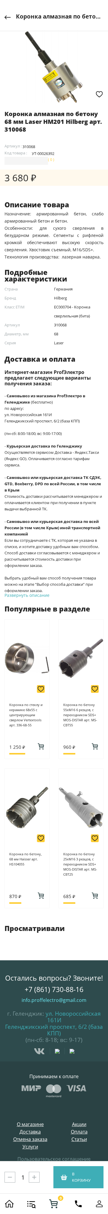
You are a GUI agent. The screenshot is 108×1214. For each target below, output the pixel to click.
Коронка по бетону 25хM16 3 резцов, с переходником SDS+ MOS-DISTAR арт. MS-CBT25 (80, 864)
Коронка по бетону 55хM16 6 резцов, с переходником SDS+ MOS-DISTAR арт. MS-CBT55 (80, 714)
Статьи (79, 1139)
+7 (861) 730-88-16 (54, 989)
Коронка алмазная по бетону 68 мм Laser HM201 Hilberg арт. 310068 (60, 16)
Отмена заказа (30, 1139)
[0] (53, 1203)
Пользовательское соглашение (54, 1159)
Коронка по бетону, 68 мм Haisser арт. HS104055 (25, 859)
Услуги (30, 1147)
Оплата (79, 1132)
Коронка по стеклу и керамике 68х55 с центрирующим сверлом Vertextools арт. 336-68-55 (26, 714)
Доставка (30, 1132)
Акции (79, 1124)
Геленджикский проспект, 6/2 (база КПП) (54, 1030)
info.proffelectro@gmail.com (54, 1000)
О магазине (30, 1124)
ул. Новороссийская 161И (73, 1017)
